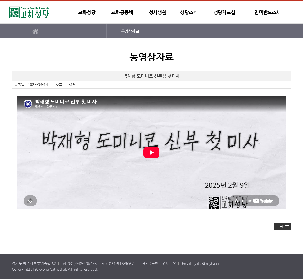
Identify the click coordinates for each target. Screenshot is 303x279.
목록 (279, 226)
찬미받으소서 (267, 12)
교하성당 (39, 12)
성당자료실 (224, 12)
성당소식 (188, 12)
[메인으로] (35, 31)
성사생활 (157, 12)
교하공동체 (122, 12)
